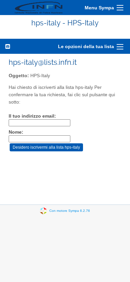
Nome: (16, 132)
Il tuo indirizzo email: (32, 116)
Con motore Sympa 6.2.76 (69, 211)
